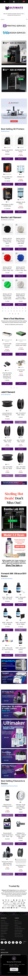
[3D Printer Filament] (14, 771)
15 (16, 310)
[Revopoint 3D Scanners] (14, 111)
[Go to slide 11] (5, 341)
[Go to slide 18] (21, 860)
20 (12, 313)
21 (15, 313)
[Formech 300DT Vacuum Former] (14, 678)
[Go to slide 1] (4, 147)
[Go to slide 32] (24, 861)
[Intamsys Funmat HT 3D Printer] (14, 665)
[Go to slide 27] (19, 861)
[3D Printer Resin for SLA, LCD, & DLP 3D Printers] (14, 697)
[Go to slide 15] (18, 860)
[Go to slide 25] (17, 861)
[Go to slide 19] (22, 860)
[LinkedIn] (5, 942)
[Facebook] (2, 942)
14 (14, 310)
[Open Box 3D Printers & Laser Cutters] (14, 712)
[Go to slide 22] (25, 860)
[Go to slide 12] (6, 341)
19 (9, 313)
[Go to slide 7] (21, 859)
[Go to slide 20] (23, 860)
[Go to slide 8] (22, 859)
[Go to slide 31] (23, 861)
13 (11, 310)
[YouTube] (20, 942)
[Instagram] (13, 942)
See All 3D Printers (5, 131)
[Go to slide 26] (18, 861)
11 (5, 310)
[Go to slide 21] (24, 860)
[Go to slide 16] (19, 860)
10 (2, 310)
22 (18, 313)
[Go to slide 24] (16, 861)
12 (8, 310)
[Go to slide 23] (15, 861)
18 (25, 310)
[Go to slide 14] (8, 341)
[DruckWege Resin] (14, 756)
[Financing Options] (14, 483)
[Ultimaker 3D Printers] (14, 733)
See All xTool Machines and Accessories (14, 324)
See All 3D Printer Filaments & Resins (9, 786)
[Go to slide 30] (22, 861)
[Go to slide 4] (8, 370)
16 (19, 310)
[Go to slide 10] (24, 859)
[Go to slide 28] (20, 861)
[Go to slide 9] (23, 859)
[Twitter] (9, 942)
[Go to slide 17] (20, 860)
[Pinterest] (16, 942)
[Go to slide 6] (20, 859)
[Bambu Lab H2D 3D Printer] (14, 518)
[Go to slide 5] (9, 437)
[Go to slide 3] (21, 174)
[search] (14, 19)
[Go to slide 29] (21, 861)
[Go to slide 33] (25, 861)
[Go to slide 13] (7, 341)
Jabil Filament (8, 392)
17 (22, 310)
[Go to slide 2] (20, 174)
